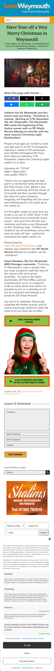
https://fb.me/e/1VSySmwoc (20, 245)
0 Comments (15, 394)
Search (44, 532)
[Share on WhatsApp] (27, 104)
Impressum (39, 668)
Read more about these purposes (33, 638)
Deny (27, 653)
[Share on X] (27, 98)
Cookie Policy (16, 668)
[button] (49, 539)
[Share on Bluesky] (11, 104)
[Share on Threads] (42, 98)
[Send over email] (42, 104)
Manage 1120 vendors (13, 638)
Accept (27, 645)
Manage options (27, 661)
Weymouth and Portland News (23, 392)
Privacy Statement (28, 668)
